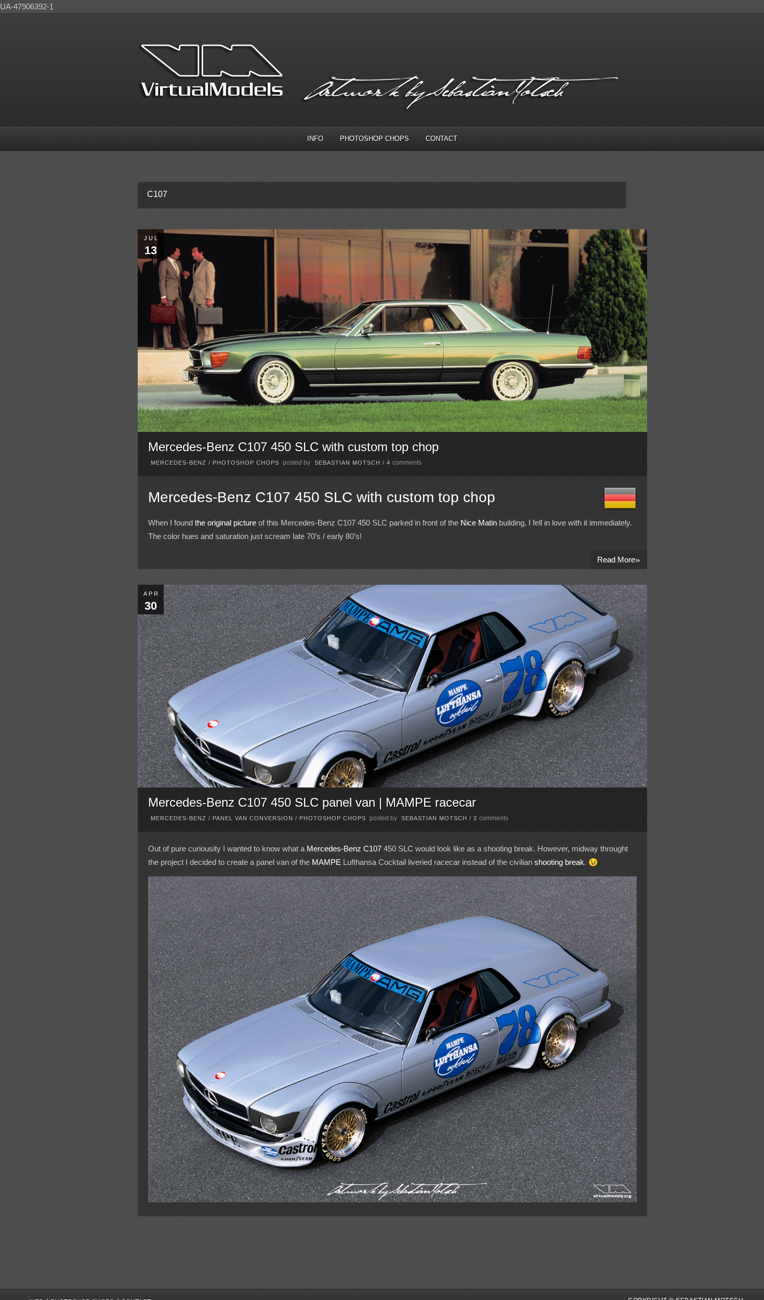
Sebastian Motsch (347, 462)
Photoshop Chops (374, 138)
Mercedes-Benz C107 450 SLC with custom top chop (293, 447)
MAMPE (326, 862)
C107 (372, 848)
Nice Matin (478, 522)
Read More (618, 559)
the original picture (225, 522)
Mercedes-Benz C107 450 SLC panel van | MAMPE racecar (312, 802)
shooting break (559, 862)
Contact (441, 138)
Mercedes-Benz (178, 462)
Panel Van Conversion (253, 818)
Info (315, 138)
